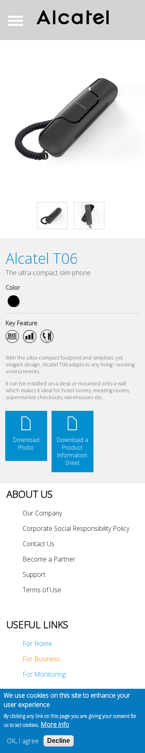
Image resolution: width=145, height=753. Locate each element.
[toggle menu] (18, 20)
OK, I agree (23, 740)
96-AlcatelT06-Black (13, 301)
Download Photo (26, 443)
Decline (58, 740)
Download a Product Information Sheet (72, 451)
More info (55, 724)
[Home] (72, 17)
